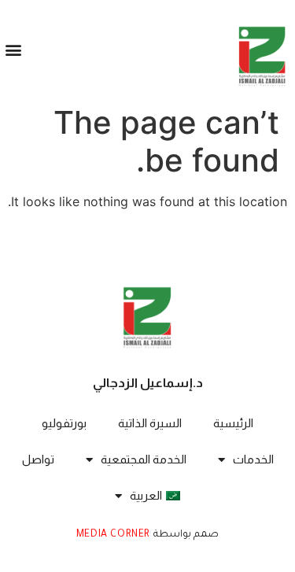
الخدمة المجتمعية (143, 459)
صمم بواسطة (184, 535)
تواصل (38, 459)
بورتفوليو (64, 423)
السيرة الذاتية (150, 423)
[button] (13, 50)
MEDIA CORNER (113, 535)
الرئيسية (233, 423)
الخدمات (253, 459)
